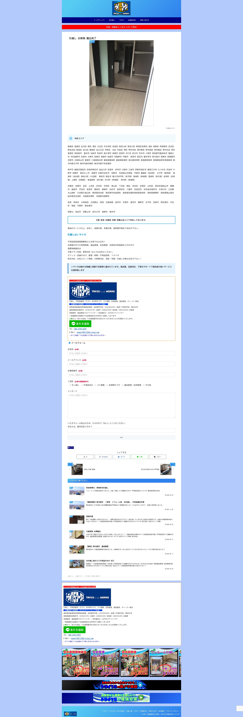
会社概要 (161, 711)
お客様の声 (143, 711)
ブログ (71, 447)
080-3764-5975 (80, 329)
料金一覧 (129, 711)
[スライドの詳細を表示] (76, 662)
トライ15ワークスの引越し (117, 711)
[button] (157, 457)
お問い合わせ (153, 711)
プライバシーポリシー (172, 711)
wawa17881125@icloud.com (88, 332)
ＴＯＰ (105, 711)
